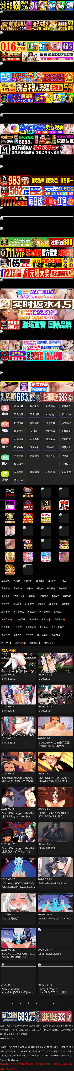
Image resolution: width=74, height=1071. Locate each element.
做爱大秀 (17, 634)
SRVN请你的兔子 (48, 848)
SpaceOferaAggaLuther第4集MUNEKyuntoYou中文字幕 (18, 816)
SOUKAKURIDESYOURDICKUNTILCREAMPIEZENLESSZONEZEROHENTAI (18, 886)
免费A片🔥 (6, 642)
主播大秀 (5, 603)
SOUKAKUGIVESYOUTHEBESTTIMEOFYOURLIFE (18, 955)
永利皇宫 (58, 611)
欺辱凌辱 (18, 430)
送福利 (30, 588)
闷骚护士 (66, 447)
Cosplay (50, 414)
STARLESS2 (8, 678)
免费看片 (5, 634)
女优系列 (34, 439)
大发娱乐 (31, 611)
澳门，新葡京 (57, 627)
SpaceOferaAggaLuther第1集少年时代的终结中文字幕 (18, 779)
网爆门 (66, 455)
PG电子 (63, 580)
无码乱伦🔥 (59, 619)
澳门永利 (52, 580)
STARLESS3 (8, 742)
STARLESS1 (45, 678)
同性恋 (66, 463)
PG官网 (16, 580)
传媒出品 (18, 463)
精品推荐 (18, 406)
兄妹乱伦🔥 (20, 642)
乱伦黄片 (29, 603)
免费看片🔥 (6, 619)
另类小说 (18, 480)
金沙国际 (43, 627)
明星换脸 (34, 447)
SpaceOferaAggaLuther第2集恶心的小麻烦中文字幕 (18, 849)
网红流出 (50, 430)
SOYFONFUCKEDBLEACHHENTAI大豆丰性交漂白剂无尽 (55, 781)
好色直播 (5, 627)
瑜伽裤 (50, 447)
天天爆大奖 (30, 627)
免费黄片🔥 (35, 642)
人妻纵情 (50, 472)
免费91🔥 (56, 634)
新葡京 (40, 588)
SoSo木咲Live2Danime (52, 883)
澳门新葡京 (18, 611)
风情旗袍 (18, 447)
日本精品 (34, 414)
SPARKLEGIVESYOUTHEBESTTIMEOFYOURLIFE (55, 814)
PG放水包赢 (19, 596)
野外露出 (66, 430)
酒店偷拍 (67, 596)
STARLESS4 (45, 710)
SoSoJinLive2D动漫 (50, 953)
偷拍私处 (41, 603)
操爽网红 (32, 596)
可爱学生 (50, 439)
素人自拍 (66, 414)
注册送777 (18, 588)
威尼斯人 (5, 580)
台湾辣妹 (18, 422)
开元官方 (17, 627)
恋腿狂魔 (66, 439)
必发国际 (5, 611)
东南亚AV (66, 422)
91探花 (34, 430)
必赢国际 (63, 588)
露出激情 (34, 455)
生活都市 (18, 472)
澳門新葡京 (44, 611)
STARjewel (8, 710)
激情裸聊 (34, 619)
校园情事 (34, 472)
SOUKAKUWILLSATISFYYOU (54, 920)
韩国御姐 (34, 422)
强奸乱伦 (34, 406)
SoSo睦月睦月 (10, 918)
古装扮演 (18, 439)
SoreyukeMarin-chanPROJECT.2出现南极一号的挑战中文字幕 (54, 992)
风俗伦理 (66, 472)
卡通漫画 (18, 455)
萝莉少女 (66, 406)
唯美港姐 (50, 422)
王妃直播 (17, 603)
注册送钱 (5, 588)
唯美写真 (50, 455)
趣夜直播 (53, 603)
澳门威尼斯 (42, 634)
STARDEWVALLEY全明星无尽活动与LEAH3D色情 (54, 744)
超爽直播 (44, 596)
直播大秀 (29, 634)
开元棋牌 (28, 580)
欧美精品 (50, 406)
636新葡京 (21, 619)
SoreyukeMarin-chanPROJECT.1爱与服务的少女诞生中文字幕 (18, 992)
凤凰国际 (5, 596)
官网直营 (40, 580)
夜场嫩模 (65, 603)
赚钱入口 (48, 642)
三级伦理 (18, 414)
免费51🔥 (46, 619)
